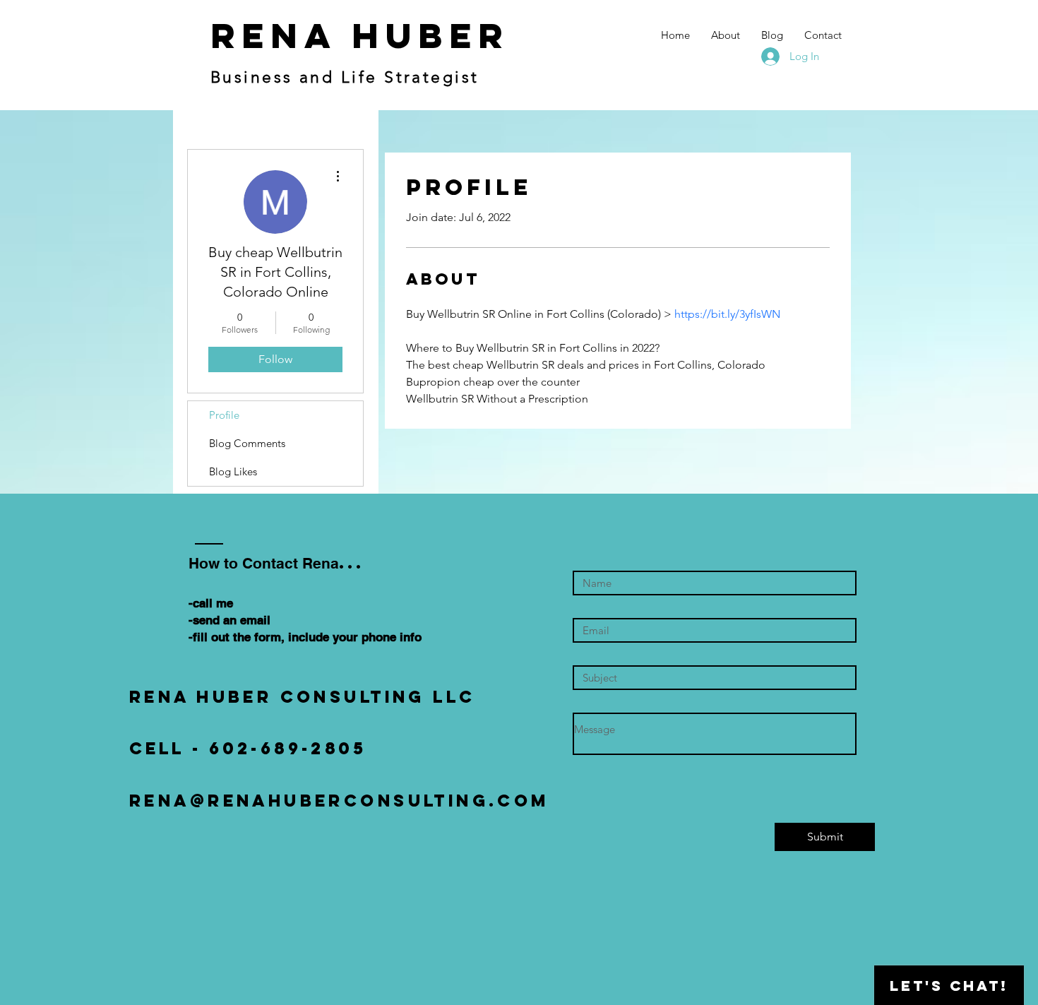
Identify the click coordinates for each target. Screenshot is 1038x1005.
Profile (224, 415)
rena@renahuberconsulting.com (339, 800)
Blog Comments (247, 443)
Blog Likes (233, 471)
